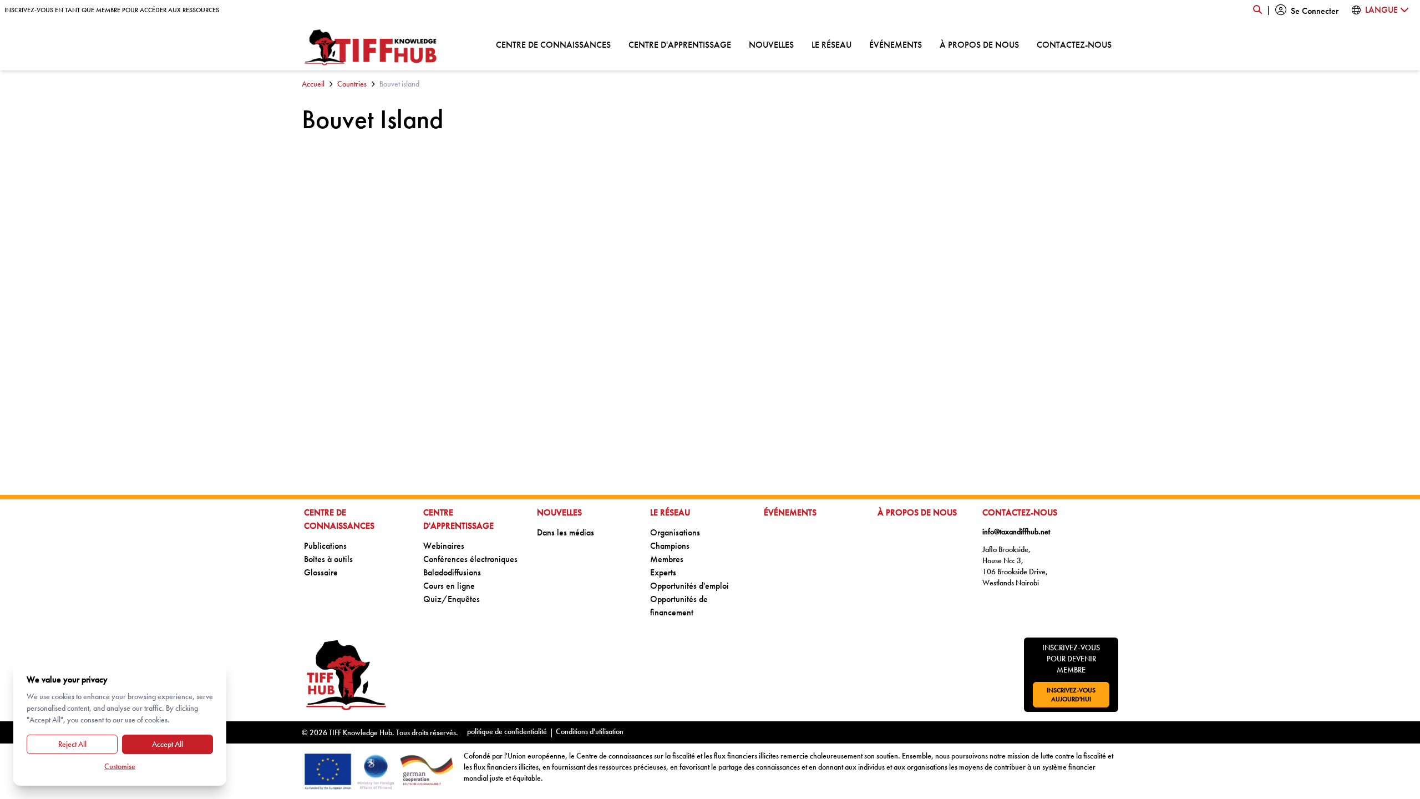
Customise (119, 766)
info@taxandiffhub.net (1016, 532)
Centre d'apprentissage (679, 44)
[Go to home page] (371, 47)
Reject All (72, 744)
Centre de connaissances (553, 44)
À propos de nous (979, 44)
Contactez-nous (1074, 44)
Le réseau (831, 44)
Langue (1382, 10)
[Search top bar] (1257, 10)
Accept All (167, 744)
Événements (895, 44)
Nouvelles (771, 44)
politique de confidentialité (507, 731)
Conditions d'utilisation (589, 731)
